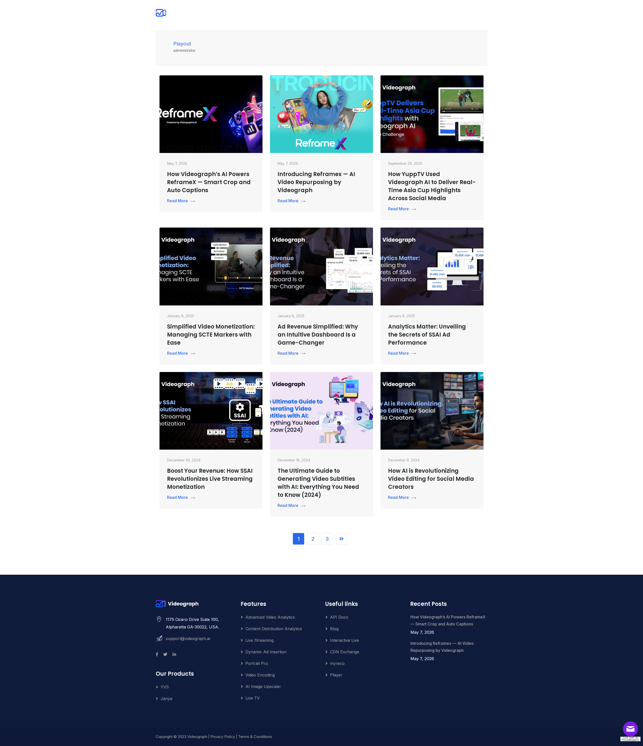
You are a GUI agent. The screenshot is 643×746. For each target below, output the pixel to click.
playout (182, 44)
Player (336, 674)
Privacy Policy (222, 736)
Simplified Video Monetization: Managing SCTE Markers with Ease (211, 335)
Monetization (288, 12)
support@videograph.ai (188, 638)
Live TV (252, 698)
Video (260, 12)
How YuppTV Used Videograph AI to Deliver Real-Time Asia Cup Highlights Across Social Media (432, 186)
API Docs (339, 617)
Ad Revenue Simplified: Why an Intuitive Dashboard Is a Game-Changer (318, 335)
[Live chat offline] (631, 730)
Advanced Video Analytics (270, 617)
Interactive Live (344, 640)
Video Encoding (260, 674)
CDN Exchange (344, 651)
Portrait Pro (362, 12)
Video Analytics (326, 12)
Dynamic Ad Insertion (266, 651)
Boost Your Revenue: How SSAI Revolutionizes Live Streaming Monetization (210, 479)
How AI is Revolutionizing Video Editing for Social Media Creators (431, 479)
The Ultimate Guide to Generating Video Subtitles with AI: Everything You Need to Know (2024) (318, 483)
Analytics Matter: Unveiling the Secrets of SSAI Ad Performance (427, 335)
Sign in (470, 12)
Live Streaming (259, 640)
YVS (164, 686)
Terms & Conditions (255, 736)
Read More (177, 200)
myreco (337, 663)
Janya (166, 698)
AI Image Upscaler (263, 686)
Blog (334, 628)
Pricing (390, 12)
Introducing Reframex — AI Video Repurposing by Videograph (316, 182)
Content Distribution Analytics (273, 628)
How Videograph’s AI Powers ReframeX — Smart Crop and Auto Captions (209, 182)
